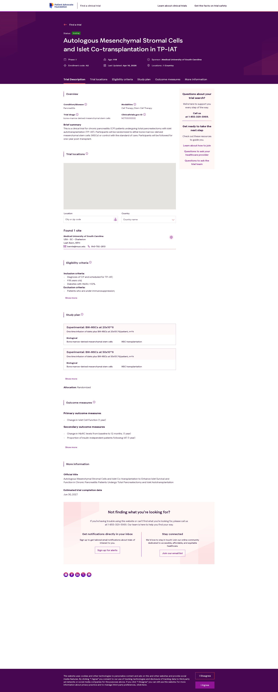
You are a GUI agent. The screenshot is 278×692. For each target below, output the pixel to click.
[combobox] (89, 219)
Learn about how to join (197, 145)
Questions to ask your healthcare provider (197, 153)
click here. (142, 684)
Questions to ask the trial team (197, 162)
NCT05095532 (128, 118)
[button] (74, 246)
